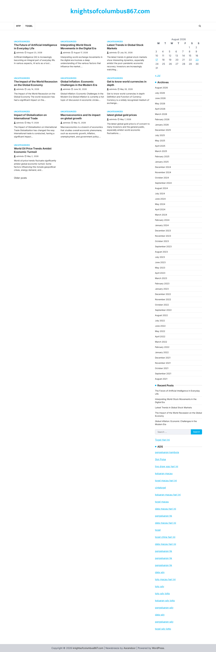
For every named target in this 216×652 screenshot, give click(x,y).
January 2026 (162, 124)
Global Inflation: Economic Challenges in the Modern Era (79, 83)
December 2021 (162, 357)
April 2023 (160, 273)
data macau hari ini (165, 544)
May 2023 (160, 267)
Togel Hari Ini (162, 439)
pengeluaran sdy (164, 621)
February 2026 (162, 119)
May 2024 (160, 204)
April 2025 (160, 146)
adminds (20, 52)
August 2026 (161, 87)
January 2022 (162, 352)
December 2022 (163, 294)
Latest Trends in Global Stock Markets (173, 407)
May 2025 (160, 140)
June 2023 (160, 262)
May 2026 (160, 103)
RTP (18, 26)
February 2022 (162, 347)
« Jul (157, 75)
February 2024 (162, 220)
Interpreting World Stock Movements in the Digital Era (78, 46)
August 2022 (161, 315)
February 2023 (162, 283)
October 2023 (162, 241)
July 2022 (160, 320)
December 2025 (163, 130)
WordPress (158, 648)
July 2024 (160, 193)
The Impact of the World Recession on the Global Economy (35, 83)
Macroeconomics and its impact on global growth (80, 116)
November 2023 (163, 236)
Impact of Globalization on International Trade (30, 116)
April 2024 (160, 209)
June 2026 (160, 98)
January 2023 (162, 289)
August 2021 (161, 379)
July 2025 (160, 135)
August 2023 (161, 251)
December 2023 (163, 230)
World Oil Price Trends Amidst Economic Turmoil (32, 150)
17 (156, 59)
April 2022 (160, 336)
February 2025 (162, 156)
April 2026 (160, 109)
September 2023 (163, 246)
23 (197, 59)
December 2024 (163, 167)
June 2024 (160, 199)
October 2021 (161, 368)
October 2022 (162, 304)
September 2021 (163, 373)
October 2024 (162, 177)
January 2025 (162, 161)
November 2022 (163, 299)
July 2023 (160, 257)
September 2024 (163, 183)
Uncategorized (22, 41)
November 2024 (163, 172)
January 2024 (162, 225)
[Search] (200, 26)
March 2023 (161, 278)
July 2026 (160, 93)
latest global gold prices (122, 114)
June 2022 (160, 326)
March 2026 (161, 114)
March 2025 (161, 151)
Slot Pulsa (160, 459)
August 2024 (161, 188)
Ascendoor (130, 648)
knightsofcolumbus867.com (110, 11)
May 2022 (160, 331)
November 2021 (163, 363)
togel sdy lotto (163, 628)
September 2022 (163, 310)
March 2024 (161, 214)
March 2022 (161, 341)
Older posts (20, 177)
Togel (29, 26)
